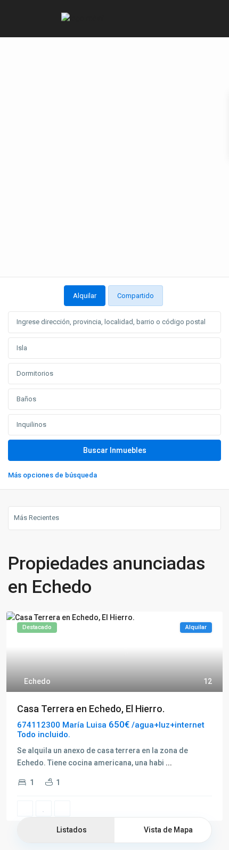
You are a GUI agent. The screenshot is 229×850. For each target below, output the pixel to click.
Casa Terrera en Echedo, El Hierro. (91, 708)
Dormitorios (35, 373)
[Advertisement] (114, 157)
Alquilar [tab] (84, 296)
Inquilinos (31, 424)
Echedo (37, 681)
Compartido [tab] (135, 296)
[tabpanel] (114, 394)
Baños (26, 399)
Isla (22, 348)
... (169, 762)
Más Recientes (36, 518)
